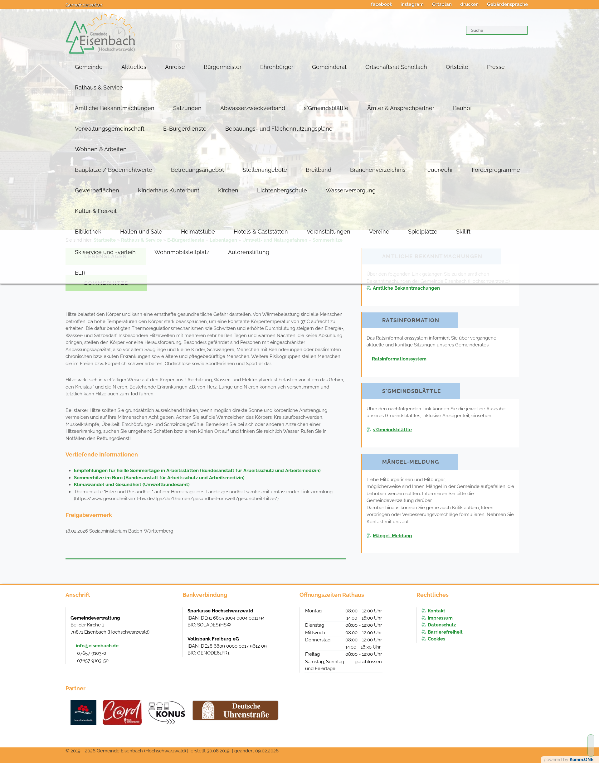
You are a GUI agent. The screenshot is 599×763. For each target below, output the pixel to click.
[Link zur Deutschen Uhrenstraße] (235, 710)
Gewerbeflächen (97, 190)
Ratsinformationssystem (399, 359)
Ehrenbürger (276, 67)
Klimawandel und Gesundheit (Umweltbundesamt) (132, 484)
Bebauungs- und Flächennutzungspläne (279, 128)
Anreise (175, 67)
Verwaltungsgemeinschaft (109, 128)
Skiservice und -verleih (105, 252)
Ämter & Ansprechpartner (400, 108)
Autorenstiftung (248, 252)
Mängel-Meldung (392, 535)
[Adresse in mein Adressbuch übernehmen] (172, 618)
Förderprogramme (496, 170)
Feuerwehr (438, 170)
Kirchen (228, 190)
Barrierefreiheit (445, 632)
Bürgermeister (222, 67)
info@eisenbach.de (97, 646)
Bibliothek (88, 231)
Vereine (379, 231)
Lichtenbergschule (282, 190)
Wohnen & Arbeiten (101, 149)
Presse (496, 67)
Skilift (463, 231)
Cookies (436, 639)
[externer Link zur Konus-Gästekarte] (166, 712)
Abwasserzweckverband (252, 108)
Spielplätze (422, 231)
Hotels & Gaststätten (261, 231)
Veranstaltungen (328, 231)
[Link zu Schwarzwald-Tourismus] (83, 712)
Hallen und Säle (141, 231)
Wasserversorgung (351, 190)
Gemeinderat (329, 67)
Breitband (318, 170)
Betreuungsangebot (197, 170)
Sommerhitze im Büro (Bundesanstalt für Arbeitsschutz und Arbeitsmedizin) (159, 477)
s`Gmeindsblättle (326, 108)
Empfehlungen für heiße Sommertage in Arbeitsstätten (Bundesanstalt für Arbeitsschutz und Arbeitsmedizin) (197, 470)
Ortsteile (457, 67)
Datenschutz (442, 625)
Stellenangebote (265, 170)
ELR (80, 272)
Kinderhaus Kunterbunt (168, 190)
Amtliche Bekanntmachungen (114, 108)
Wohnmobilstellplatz (181, 252)
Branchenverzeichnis (378, 170)
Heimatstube (198, 231)
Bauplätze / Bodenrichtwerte (113, 170)
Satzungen (187, 108)
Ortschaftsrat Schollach (396, 67)
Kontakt (436, 611)
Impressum (440, 618)
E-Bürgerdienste (185, 128)
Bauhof (462, 108)
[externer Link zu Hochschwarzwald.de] (122, 712)
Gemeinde (89, 67)
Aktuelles (133, 67)
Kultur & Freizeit (96, 211)
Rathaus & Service (99, 87)
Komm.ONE (581, 759)
